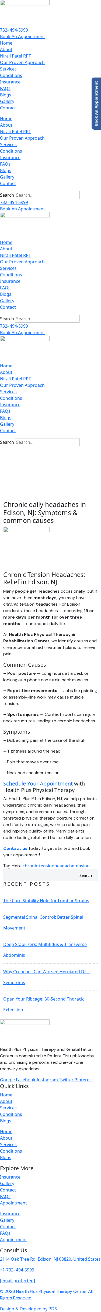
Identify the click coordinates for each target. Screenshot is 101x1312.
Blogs (5, 95)
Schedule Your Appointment (38, 783)
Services (8, 69)
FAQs (5, 88)
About (6, 49)
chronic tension (38, 866)
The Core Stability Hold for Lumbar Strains (46, 901)
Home (6, 43)
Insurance (10, 82)
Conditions (11, 75)
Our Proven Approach (22, 62)
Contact (8, 108)
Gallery (7, 101)
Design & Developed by (28, 1309)
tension (82, 866)
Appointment (13, 1203)
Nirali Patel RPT (15, 56)
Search (7, 195)
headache (64, 866)
